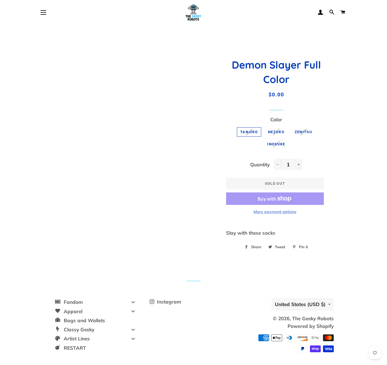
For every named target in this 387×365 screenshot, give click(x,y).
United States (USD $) (300, 304)
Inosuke (276, 144)
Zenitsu (303, 132)
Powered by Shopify (311, 326)
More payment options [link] (275, 211)
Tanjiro (249, 132)
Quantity (260, 164)
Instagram (168, 302)
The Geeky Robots (313, 318)
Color (276, 119)
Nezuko (276, 132)
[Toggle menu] (133, 302)
